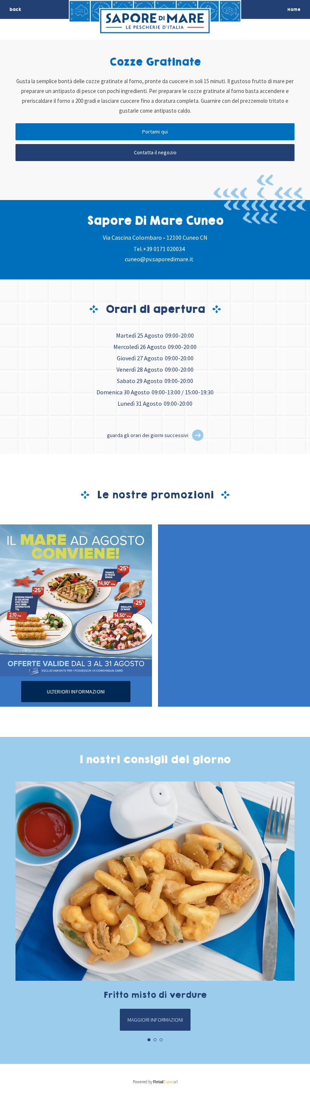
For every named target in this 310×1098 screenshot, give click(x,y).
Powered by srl (155, 1081)
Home (294, 9)
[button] (197, 435)
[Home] (155, 29)
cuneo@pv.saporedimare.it (159, 259)
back (15, 9)
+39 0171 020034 (164, 249)
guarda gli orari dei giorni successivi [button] (147, 435)
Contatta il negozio (155, 152)
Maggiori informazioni (155, 1019)
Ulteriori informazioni (76, 691)
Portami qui (155, 131)
